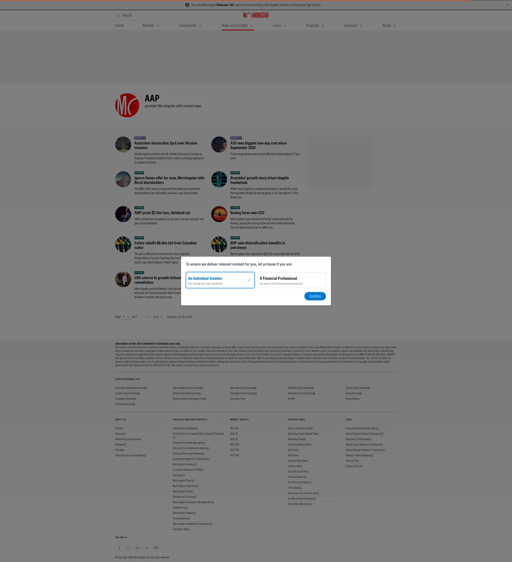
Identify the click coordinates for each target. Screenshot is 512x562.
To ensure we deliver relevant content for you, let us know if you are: (239, 264)
